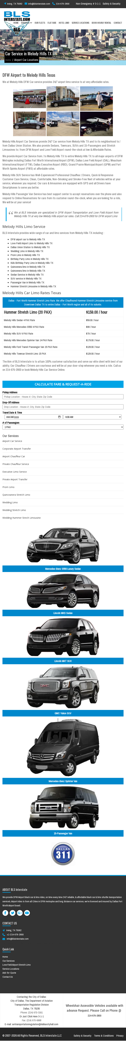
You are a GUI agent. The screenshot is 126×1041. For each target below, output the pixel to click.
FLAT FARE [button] (52, 22)
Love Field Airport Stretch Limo (16, 964)
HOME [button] (16, 22)
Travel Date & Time (12, 412)
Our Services (8, 960)
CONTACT (118, 22)
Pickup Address (9, 392)
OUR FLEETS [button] (40, 22)
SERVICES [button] (25, 22)
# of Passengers (10, 422)
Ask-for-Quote (9, 972)
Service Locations (10, 968)
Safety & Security (111, 3)
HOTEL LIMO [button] (64, 22)
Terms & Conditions (104, 1035)
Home (8, 60)
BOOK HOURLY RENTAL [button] (101, 22)
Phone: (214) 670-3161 (32, 1012)
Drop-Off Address (10, 402)
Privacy (120, 1035)
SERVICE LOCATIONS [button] (80, 22)
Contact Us (7, 976)
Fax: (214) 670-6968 (31, 1020)
